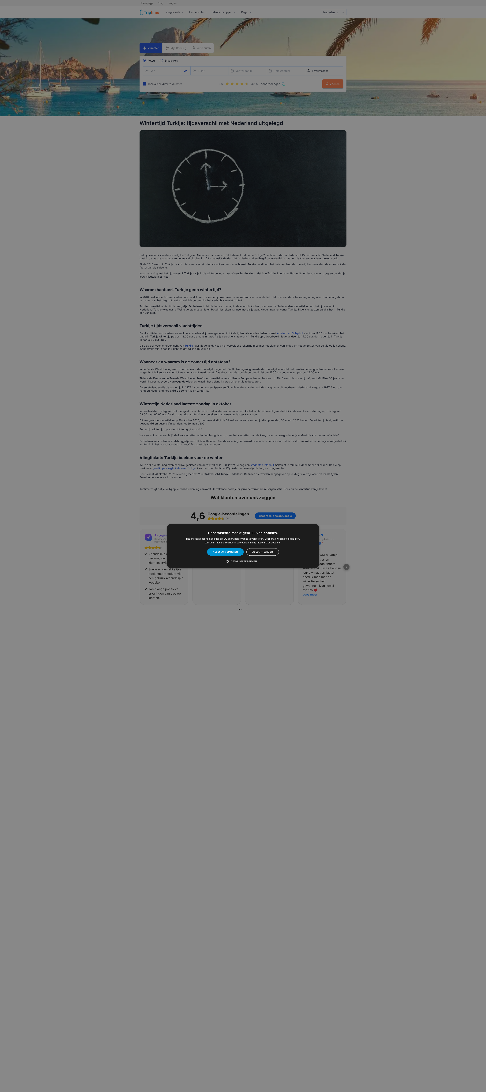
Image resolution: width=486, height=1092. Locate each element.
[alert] (243, 546)
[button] (243, 561)
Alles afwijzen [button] (262, 552)
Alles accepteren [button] (225, 552)
